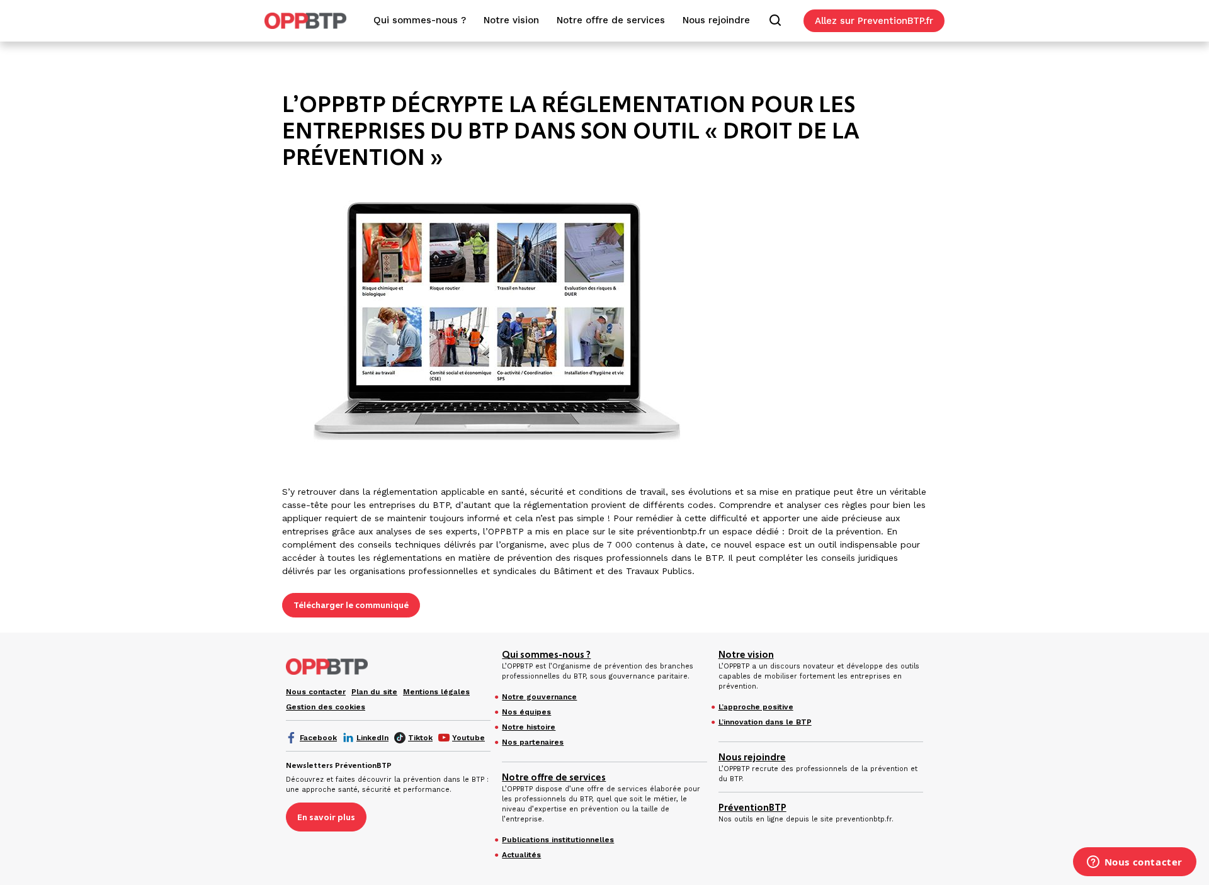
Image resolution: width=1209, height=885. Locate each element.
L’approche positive (755, 706)
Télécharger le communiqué (351, 605)
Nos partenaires (533, 742)
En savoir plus (326, 817)
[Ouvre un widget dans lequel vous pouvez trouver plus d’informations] (1134, 863)
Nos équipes (526, 711)
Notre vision (746, 655)
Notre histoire (528, 727)
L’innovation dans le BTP (765, 722)
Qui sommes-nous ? (546, 655)
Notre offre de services (554, 777)
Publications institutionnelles (558, 839)
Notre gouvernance (539, 696)
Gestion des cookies (325, 706)
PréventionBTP (752, 808)
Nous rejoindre (752, 757)
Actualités (521, 854)
